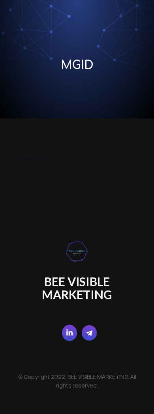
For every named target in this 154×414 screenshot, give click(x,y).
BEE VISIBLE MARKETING (77, 288)
